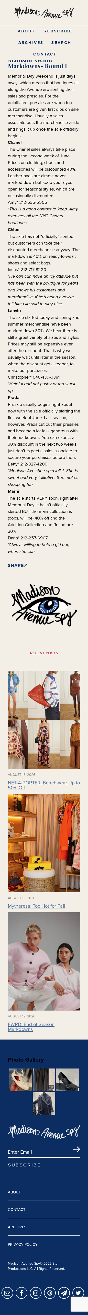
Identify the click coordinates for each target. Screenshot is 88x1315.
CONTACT (44, 54)
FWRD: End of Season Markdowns (31, 1027)
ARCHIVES (31, 42)
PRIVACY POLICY (23, 1244)
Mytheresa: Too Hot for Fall (36, 906)
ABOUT (26, 31)
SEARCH (61, 42)
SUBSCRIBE (58, 31)
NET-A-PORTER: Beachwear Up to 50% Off (44, 785)
